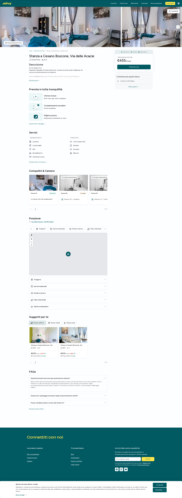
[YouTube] (126, 469)
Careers (29, 461)
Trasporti (42, 229)
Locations (114, 3)
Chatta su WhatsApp (126, 81)
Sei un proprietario (156, 3)
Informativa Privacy (143, 465)
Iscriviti (148, 459)
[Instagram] (121, 469)
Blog (72, 454)
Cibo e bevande (95, 229)
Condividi (174, 11)
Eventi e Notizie (76, 461)
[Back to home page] (6, 3)
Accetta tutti (159, 485)
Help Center (134, 3)
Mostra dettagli (20, 495)
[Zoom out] (31, 242)
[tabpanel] (68, 345)
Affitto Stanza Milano (39, 51)
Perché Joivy (124, 3)
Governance (75, 458)
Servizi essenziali (59, 229)
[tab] (37, 323)
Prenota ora (134, 67)
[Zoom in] (31, 239)
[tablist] (68, 323)
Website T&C (147, 463)
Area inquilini (170, 3)
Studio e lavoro (77, 229)
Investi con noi (32, 458)
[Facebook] (117, 469)
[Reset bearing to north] (31, 245)
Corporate (144, 3)
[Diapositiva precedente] (4, 27)
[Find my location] (31, 235)
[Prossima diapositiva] (178, 27)
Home (30, 51)
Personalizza (158, 490)
